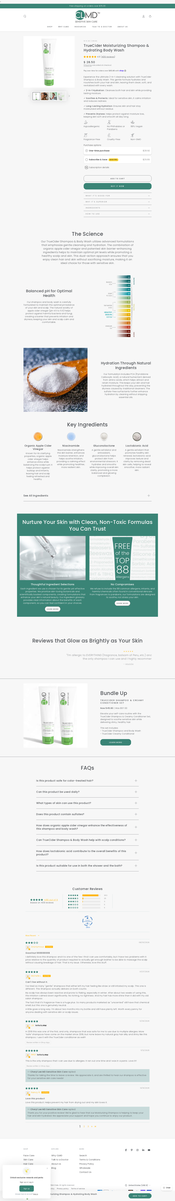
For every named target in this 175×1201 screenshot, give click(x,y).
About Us (56, 1163)
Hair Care (28, 1163)
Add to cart (117, 179)
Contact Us (85, 1172)
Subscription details (99, 167)
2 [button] (84, 1126)
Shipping (88, 65)
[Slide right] (69, 96)
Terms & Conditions (89, 1159)
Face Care (28, 1155)
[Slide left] (29, 96)
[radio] (86, 150)
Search (83, 1155)
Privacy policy (63, 1189)
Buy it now (117, 186)
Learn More (53, 609)
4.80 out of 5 (51, 899)
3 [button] (88, 1126)
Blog (53, 1168)
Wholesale (84, 1168)
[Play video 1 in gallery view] (53, 96)
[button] (25, 16)
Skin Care (28, 1159)
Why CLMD (56, 1155)
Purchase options (92, 145)
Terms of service (78, 1189)
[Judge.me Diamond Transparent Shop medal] (87, 921)
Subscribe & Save (103, 159)
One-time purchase (99, 150)
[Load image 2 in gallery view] (45, 96)
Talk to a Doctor (60, 1159)
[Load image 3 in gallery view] (62, 96)
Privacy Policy (86, 1163)
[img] (31, 942)
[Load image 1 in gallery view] (36, 96)
